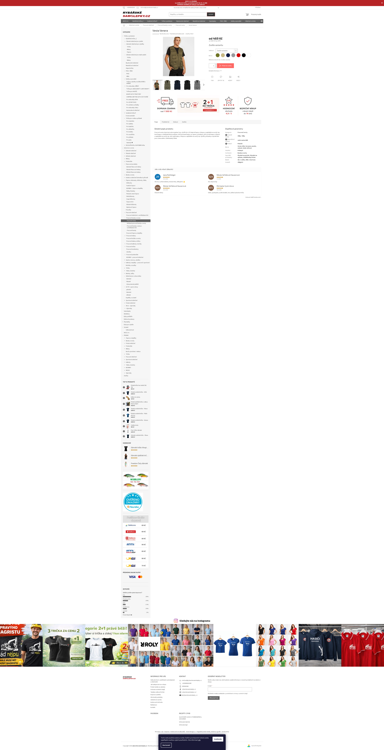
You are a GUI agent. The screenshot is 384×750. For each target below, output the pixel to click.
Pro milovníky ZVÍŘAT (132, 86)
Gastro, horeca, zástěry (133, 260)
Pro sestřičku (130, 135)
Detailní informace (214, 71)
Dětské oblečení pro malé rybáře (136, 55)
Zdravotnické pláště (132, 284)
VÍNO (127, 76)
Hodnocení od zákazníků (177, 732)
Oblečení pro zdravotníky (133, 276)
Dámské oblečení (131, 151)
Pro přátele (129, 137)
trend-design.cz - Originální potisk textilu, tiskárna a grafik (203, 732)
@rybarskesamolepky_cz (189, 695)
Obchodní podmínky (156, 697)
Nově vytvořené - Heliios (133, 352)
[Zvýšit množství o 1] (216, 64)
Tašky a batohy (130, 271)
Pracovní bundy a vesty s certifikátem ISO (134, 227)
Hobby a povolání (131, 79)
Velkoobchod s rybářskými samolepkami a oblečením (190, 8)
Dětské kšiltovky (131, 205)
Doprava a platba (155, 695)
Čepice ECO (129, 202)
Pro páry (129, 140)
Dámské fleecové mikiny (133, 167)
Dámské (128, 279)
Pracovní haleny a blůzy (133, 241)
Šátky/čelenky (130, 191)
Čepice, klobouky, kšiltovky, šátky (136, 180)
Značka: (189, 34)
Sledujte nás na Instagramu (194, 621)
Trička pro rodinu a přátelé (134, 118)
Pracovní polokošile (132, 255)
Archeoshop (225, 732)
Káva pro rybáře (129, 325)
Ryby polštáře (128, 317)
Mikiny (129, 50)
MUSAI (128, 370)
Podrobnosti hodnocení (177, 34)
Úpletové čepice (131, 207)
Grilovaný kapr (183, 725)
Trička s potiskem (129, 36)
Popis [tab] (156, 122)
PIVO (127, 74)
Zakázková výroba (156, 700)
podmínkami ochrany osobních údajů (236, 694)
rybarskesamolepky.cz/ (189, 692)
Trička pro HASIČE (131, 91)
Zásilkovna (126, 607)
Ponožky (128, 210)
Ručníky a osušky (131, 265)
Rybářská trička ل (131, 39)
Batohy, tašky (130, 274)
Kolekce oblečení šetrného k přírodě (137, 178)
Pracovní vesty (131, 221)
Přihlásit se (213, 698)
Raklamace (153, 705)
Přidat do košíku (227, 65)
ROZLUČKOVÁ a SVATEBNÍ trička (135, 145)
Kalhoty (128, 362)
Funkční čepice (130, 186)
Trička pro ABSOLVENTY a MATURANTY (137, 89)
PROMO (126, 335)
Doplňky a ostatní (131, 298)
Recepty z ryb (159, 732)
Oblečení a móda (129, 148)
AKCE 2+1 (126, 333)
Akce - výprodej (130, 306)
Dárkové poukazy (129, 319)
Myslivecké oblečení (132, 63)
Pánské (128, 282)
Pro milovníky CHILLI (132, 108)
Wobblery (127, 314)
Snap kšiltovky (130, 199)
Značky (126, 376)
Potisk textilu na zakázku (157, 687)
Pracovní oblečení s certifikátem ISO (137, 215)
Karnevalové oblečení (132, 110)
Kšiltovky (129, 183)
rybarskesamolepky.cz (189, 689)
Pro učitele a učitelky (132, 105)
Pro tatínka (129, 124)
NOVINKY (128, 368)
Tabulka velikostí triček (157, 692)
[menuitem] (125, 21)
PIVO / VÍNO (129, 71)
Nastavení (166, 745)
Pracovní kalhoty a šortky (134, 244)
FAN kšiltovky (130, 196)
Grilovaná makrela (184, 722)
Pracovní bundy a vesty (133, 218)
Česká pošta (126, 599)
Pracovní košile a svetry (133, 238)
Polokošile (129, 161)
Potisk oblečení (130, 303)
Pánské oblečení (131, 153)
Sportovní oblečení (131, 300)
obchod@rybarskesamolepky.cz (192, 680)
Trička (129, 47)
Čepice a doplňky (131, 338)
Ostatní (126, 327)
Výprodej (129, 308)
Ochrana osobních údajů (157, 690)
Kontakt (152, 707)
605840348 (185, 686)
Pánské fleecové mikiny (133, 170)
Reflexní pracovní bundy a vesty (136, 223)
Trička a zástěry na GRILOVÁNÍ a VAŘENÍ (135, 82)
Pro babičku (130, 127)
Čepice (129, 52)
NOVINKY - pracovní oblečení (134, 257)
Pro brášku (129, 132)
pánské (128, 290)
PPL (124, 595)
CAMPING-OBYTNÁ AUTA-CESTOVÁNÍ (137, 97)
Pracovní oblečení (131, 213)
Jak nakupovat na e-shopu (158, 685)
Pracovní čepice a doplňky (134, 233)
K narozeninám (130, 116)
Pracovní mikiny (131, 236)
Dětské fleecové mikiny (133, 172)
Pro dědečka (130, 129)
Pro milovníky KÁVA (132, 100)
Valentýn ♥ (129, 143)
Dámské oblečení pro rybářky (135, 44)
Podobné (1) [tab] (165, 122)
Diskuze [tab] (175, 122)
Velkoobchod (130, 330)
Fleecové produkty (131, 164)
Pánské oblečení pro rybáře (134, 41)
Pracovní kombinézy (132, 249)
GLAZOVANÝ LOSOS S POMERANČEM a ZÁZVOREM (190, 718)
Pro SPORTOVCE (131, 102)
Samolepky (127, 311)
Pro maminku (130, 121)
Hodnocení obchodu (156, 702)
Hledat (211, 14)
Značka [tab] (184, 122)
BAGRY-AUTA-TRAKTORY (133, 94)
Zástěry (128, 252)
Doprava (166, 732)
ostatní (125, 611)
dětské (128, 295)
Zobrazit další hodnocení (252, 197)
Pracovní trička (130, 247)
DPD (124, 603)
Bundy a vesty (130, 175)
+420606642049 (186, 683)
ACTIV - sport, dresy (132, 287)
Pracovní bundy (131, 230)
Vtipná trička (129, 68)
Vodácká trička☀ (131, 113)
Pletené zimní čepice (132, 194)
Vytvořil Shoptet (256, 746)
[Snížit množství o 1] (216, 67)
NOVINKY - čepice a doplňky (134, 188)
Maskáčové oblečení (132, 66)
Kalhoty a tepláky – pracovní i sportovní (137, 263)
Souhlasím (218, 739)
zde (199, 740)
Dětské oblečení (131, 156)
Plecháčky (127, 322)
